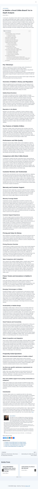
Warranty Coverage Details (12, 43)
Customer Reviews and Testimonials (12, 41)
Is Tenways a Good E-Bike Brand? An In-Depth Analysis (15, 443)
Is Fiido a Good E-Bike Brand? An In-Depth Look (13, 446)
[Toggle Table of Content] (29, 31)
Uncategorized (5, 8)
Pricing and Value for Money (10, 46)
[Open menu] (36, 2)
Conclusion (8, 60)
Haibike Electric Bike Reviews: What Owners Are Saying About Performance (9, 454)
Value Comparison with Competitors (13, 48)
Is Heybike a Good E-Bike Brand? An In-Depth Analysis (15, 442)
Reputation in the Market (12, 36)
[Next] (35, 470)
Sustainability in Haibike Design (13, 52)
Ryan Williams (6, 15)
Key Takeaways (8, 32)
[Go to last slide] (3, 470)
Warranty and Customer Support (11, 42)
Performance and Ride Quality (10, 38)
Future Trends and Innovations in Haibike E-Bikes (14, 49)
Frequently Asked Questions (10, 55)
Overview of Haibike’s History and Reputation (13, 33)
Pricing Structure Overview (12, 47)
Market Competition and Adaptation (13, 54)
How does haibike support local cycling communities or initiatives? (18, 59)
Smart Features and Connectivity (13, 53)
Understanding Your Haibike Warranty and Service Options (29, 454)
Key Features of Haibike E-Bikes (11, 37)
